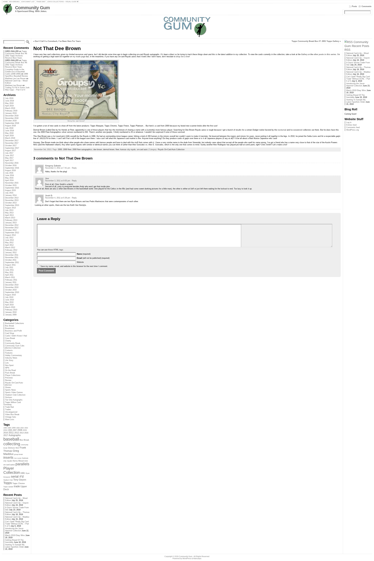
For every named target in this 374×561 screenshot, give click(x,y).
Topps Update (8, 487)
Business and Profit (13, 331)
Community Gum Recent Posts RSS (356, 45)
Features (9, 353)
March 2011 (10, 277)
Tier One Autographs (13, 400)
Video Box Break (12, 414)
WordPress (186, 558)
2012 (16, 433)
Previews (9, 378)
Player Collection (11, 470)
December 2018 (11, 116)
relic (22, 473)
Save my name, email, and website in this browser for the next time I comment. (74, 266)
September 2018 (12, 123)
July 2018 (9, 128)
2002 (22, 428)
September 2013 (12, 205)
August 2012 (10, 235)
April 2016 (9, 180)
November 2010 (11, 287)
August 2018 (10, 126)
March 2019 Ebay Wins (15, 535)
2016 (26, 433)
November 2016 (11, 163)
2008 (19, 430)
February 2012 (11, 250)
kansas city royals (128, 149)
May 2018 (9, 133)
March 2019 (10, 108)
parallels (22, 464)
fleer (17, 448)
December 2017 (11, 140)
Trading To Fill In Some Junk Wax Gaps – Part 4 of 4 (17, 88)
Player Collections (12, 375)
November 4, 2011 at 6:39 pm (57, 198)
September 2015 (12, 188)
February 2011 (11, 280)
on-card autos (9, 465)
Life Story (9, 360)
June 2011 (9, 270)
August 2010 (10, 295)
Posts (354, 6)
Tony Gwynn (19, 479)
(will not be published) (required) (93, 258)
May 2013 (9, 213)
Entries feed (351, 125)
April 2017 (9, 160)
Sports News (10, 390)
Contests (9, 350)
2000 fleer (67, 149)
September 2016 (12, 168)
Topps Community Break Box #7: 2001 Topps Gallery (315, 41)
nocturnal (282, 130)
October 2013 (11, 203)
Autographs (15, 435)
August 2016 (10, 170)
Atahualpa (197, 558)
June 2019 (9, 101)
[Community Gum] (187, 27)
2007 (15, 430)
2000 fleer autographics (82, 149)
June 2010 (9, 300)
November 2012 (11, 228)
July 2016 (9, 173)
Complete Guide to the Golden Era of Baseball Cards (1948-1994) (15, 71)
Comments (366, 6)
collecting (11, 444)
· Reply (74, 168)
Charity (8, 341)
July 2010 (9, 297)
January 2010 (11, 312)
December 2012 (11, 225)
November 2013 (11, 200)
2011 (11, 432)
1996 (5, 428)
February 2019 (11, 111)
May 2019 (9, 103)
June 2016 (9, 175)
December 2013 (11, 198)
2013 (22, 433)
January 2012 (11, 252)
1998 (9, 428)
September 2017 (12, 148)
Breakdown (9, 328)
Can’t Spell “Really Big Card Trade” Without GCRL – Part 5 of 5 (17, 523)
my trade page (79, 56)
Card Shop (9, 333)
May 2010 (9, 302)
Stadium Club (8, 480)
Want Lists (9, 419)
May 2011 (9, 272)
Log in (348, 122)
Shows (8, 387)
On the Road (10, 370)
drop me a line (182, 56)
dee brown (97, 149)
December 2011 (11, 255)
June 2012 (9, 240)
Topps (7, 483)
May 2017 (9, 158)
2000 (18, 428)
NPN (7, 368)
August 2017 (10, 150)
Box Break (9, 326)
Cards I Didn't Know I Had (16, 336)
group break (18, 454)
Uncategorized (11, 412)
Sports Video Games (14, 392)
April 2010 (9, 305)
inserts (8, 457)
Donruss (11, 448)
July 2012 (9, 237)
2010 (5, 432)
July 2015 (9, 193)
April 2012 (9, 245)
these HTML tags (55, 250)
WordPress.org (352, 130)
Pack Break (10, 373)
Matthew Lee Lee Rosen (15, 78)
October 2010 (11, 290)
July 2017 (9, 153)
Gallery (304, 54)
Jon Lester (18, 458)
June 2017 (9, 155)
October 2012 (11, 230)
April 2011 (9, 275)
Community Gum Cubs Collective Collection (13, 347)
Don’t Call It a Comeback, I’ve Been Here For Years (58, 41)
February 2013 (11, 220)
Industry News (11, 358)
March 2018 (10, 138)
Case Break (10, 338)
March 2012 (10, 247)
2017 (5, 435)
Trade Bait (9, 407)
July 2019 (9, 98)
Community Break (12, 343)
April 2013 (9, 215)
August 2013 (10, 208)
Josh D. (49, 195)
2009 (25, 430)
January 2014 (11, 195)
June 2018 (9, 130)
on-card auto (142, 149)
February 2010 (11, 310)
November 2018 (11, 118)
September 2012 (12, 232)
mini (26, 461)
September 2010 (12, 292)
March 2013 (10, 218)
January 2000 (11, 315)
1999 (14, 428)
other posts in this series (325, 54)
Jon (47, 178)
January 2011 (10, 282)
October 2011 (10, 260)
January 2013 (11, 223)
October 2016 (11, 165)
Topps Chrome (18, 483)
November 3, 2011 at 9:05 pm (57, 181)
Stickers (8, 397)
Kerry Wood (18, 461)
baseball (11, 439)
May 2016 (9, 178)
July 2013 (9, 210)
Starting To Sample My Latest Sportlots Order (15, 546)
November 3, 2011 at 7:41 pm (57, 168)
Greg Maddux (11, 452)
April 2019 (9, 106)
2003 (26, 428)
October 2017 (11, 145)
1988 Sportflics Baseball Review (16, 75)
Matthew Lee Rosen (13, 85)
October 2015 (11, 185)
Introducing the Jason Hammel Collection (14, 529)
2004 (5, 430)
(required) (83, 254)
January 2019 (11, 113)
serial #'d (17, 476)
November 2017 (11, 143)
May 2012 (9, 242)
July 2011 (9, 267)
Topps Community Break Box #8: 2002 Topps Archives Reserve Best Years (16, 54)
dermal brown (108, 149)
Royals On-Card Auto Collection (171, 149)
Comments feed (353, 127)
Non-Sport (9, 365)
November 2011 (11, 257)
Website (80, 262)
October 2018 (11, 121)
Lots (7, 363)
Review (8, 380)
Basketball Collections (14, 323)
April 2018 (9, 135)
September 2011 (12, 262)
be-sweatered (296, 130)
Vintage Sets (10, 417)
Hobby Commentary (13, 355)
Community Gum (32, 7)
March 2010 (10, 307)
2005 (10, 430)
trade (17, 486)
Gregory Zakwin (53, 165)
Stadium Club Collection (15, 395)
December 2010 (11, 285)
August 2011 (10, 265)
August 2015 (10, 190)
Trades (8, 409)
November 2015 (11, 183)
